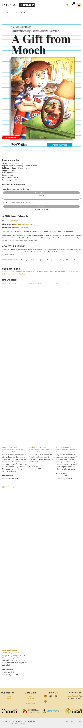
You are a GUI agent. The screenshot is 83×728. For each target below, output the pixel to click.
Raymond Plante (8, 449)
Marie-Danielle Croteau (37, 449)
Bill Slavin (15, 653)
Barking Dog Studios (19, 723)
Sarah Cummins (21, 228)
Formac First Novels (15, 163)
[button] (67, 5)
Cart (30, 696)
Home (30, 701)
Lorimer (8, 698)
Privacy (79, 721)
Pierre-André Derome (23, 224)
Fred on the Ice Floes (37, 447)
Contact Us (30, 698)
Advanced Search (30, 703)
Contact (72, 721)
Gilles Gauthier (11, 221)
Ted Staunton (6, 653)
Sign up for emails (72, 696)
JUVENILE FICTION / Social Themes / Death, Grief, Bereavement (46, 271)
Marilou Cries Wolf (9, 447)
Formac (8, 696)
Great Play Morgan (9, 650)
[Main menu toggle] (79, 5)
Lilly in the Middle (63, 447)
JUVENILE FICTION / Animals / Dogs (13, 271)
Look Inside (10, 137)
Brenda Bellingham (62, 449)
